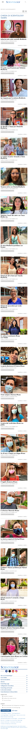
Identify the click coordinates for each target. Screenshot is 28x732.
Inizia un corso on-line (20, 715)
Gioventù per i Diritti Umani (15, 721)
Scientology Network (16, 713)
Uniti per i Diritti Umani (5, 721)
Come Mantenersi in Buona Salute (9, 692)
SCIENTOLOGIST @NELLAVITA (7, 43)
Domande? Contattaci (7, 696)
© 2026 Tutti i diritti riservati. (13, 726)
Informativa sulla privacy (5, 727)
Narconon (3, 720)
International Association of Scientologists (9, 718)
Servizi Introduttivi (5, 679)
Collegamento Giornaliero (7, 685)
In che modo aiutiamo (6, 690)
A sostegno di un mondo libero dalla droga (13, 720)
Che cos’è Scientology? (6, 675)
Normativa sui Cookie (15, 727)
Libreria (3, 681)
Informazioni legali (4, 728)
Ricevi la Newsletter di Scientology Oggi (11, 707)
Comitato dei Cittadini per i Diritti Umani (8, 723)
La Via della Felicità (21, 718)
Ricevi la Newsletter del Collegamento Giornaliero (14, 705)
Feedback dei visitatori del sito (9, 698)
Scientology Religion (5, 715)
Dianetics (9, 713)
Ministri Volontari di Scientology (7, 716)
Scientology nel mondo (6, 688)
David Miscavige (12, 715)
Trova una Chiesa (7, 700)
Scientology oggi (5, 683)
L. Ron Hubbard (4, 713)
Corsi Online (4, 677)
